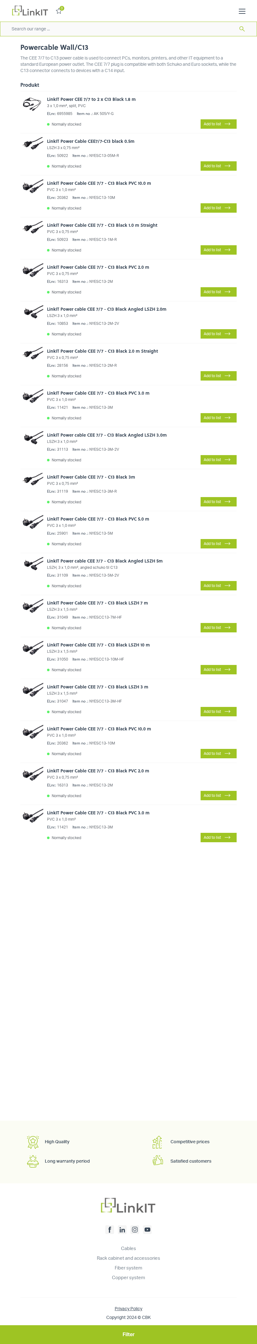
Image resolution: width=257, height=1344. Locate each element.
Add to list (212, 124)
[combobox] (128, 29)
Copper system (128, 1277)
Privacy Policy (128, 1309)
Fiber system (128, 1268)
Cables (128, 1248)
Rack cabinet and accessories (128, 1258)
